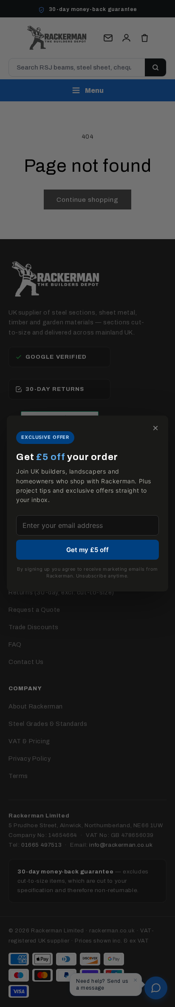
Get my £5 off (87, 550)
